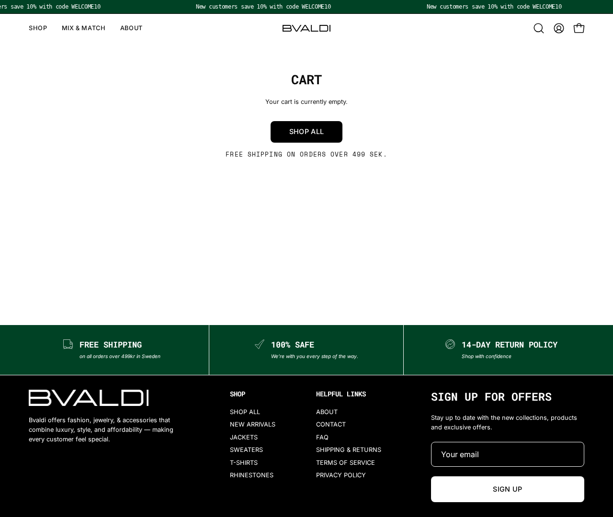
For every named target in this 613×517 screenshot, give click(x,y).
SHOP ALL (245, 412)
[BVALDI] (306, 28)
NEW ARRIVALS (252, 424)
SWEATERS (246, 449)
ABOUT (327, 412)
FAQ (322, 437)
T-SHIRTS (244, 462)
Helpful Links (341, 394)
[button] (539, 28)
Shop (237, 394)
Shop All (306, 131)
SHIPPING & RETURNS (348, 449)
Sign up (507, 489)
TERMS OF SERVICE (345, 462)
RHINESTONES (251, 475)
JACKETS (244, 437)
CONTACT (331, 424)
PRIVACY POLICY (341, 475)
